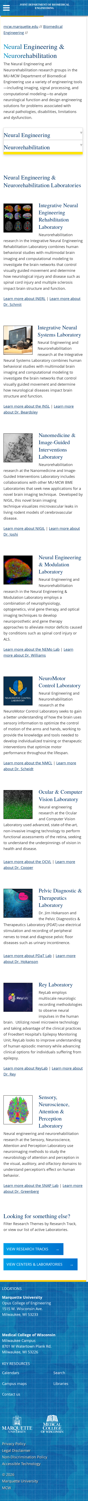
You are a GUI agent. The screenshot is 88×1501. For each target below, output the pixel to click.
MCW (6, 1487)
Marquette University (20, 1481)
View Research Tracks (27, 1248)
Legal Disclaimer (16, 1450)
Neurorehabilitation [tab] (27, 147)
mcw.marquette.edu (20, 26)
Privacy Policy (14, 1443)
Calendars (10, 1372)
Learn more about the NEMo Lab (31, 649)
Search (59, 1372)
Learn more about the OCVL (27, 861)
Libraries (60, 1383)
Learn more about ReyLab (25, 1068)
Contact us (11, 1394)
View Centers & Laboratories (34, 1264)
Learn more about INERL (24, 298)
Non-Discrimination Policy (24, 1457)
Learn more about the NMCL (27, 762)
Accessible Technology (21, 1463)
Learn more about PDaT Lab (27, 955)
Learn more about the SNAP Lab (31, 1185)
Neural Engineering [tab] (27, 135)
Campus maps (14, 1383)
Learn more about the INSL (26, 406)
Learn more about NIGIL (24, 528)
